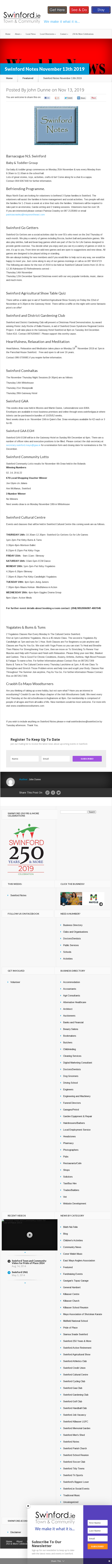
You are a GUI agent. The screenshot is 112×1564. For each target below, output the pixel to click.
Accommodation (71, 982)
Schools (67, 952)
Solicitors (68, 1176)
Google (47, 792)
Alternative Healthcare (74, 1002)
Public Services (71, 945)
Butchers (67, 1042)
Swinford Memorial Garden (76, 1428)
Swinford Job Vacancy (74, 1415)
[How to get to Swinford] (57, 13)
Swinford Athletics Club (75, 1361)
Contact (63, 34)
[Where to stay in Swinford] (101, 13)
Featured (28, 78)
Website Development (74, 1203)
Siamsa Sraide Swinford (75, 1334)
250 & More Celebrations (82, 34)
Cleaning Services (72, 1056)
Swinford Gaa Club (72, 1388)
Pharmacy (68, 1143)
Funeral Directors (72, 1103)
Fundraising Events (73, 1274)
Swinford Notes (18, 895)
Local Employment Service (77, 1130)
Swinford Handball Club (75, 1408)
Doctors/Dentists (72, 938)
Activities (68, 958)
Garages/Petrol (71, 1109)
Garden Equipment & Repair (77, 1116)
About (17, 34)
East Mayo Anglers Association (79, 1260)
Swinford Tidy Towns (73, 1468)
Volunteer (15, 982)
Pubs (65, 1156)
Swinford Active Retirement (77, 1348)
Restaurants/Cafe (72, 1163)
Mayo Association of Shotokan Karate (82, 1314)
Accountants (69, 989)
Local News (31, 34)
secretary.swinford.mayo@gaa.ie (23, 445)
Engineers (68, 1089)
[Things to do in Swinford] (79, 13)
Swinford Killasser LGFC (75, 1421)
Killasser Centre (71, 1294)
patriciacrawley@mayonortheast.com (25, 214)
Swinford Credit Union (74, 1368)
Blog (65, 1234)
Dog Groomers (70, 1076)
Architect (67, 1009)
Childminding (69, 1049)
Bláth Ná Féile (70, 1227)
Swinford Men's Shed (74, 1435)
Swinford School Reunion (76, 1455)
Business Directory (72, 925)
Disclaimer (15, 1532)
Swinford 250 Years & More (77, 1341)
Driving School (70, 1083)
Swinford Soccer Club (74, 1462)
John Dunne (39, 90)
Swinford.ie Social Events (76, 1488)
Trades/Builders (71, 1190)
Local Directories (47, 34)
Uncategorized (70, 1502)
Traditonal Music (71, 1495)
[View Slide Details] (71, 898)
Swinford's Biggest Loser (76, 1482)
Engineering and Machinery (76, 1096)
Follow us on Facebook (23, 913)
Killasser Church (71, 1301)
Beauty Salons (70, 1029)
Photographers (70, 1150)
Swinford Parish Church (75, 1448)
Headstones (69, 1136)
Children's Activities (73, 1240)
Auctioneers (69, 1015)
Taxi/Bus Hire (70, 1183)
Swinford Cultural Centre (75, 1374)
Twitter (58, 792)
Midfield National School (75, 1321)
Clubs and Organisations (75, 932)
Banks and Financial (73, 1022)
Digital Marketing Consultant (77, 1062)
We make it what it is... (62, 21)
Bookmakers (69, 1036)
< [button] (64, 904)
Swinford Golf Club (72, 1401)
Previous (25, 1252)
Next (25, 1283)
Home (7, 34)
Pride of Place (70, 1327)
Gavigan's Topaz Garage (76, 1280)
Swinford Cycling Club (74, 1381)
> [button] (101, 904)
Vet (65, 1197)
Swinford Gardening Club (75, 1395)
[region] (82, 898)
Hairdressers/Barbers (74, 1123)
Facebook (53, 792)
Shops (66, 1170)
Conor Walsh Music (72, 1254)
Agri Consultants (71, 995)
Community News (72, 1247)
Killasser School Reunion (75, 1307)
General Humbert (72, 1287)
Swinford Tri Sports (73, 1475)
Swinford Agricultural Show (76, 1354)
